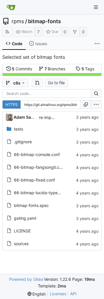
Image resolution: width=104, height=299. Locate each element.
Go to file (56, 82)
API (73, 293)
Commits (22, 68)
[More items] (97, 44)
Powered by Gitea (26, 279)
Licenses (58, 293)
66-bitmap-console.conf (37, 154)
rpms (18, 21)
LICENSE (22, 230)
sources (21, 243)
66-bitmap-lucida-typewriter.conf (45, 192)
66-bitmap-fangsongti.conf (40, 167)
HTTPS (11, 104)
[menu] (96, 104)
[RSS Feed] (7, 31)
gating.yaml (25, 218)
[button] (37, 82)
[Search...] (96, 93)
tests (18, 128)
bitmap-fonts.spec (31, 205)
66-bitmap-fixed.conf (34, 179)
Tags (87, 68)
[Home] (11, 7)
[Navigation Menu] (96, 7)
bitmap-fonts (44, 21)
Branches (55, 68)
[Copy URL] (86, 104)
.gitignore (23, 141)
